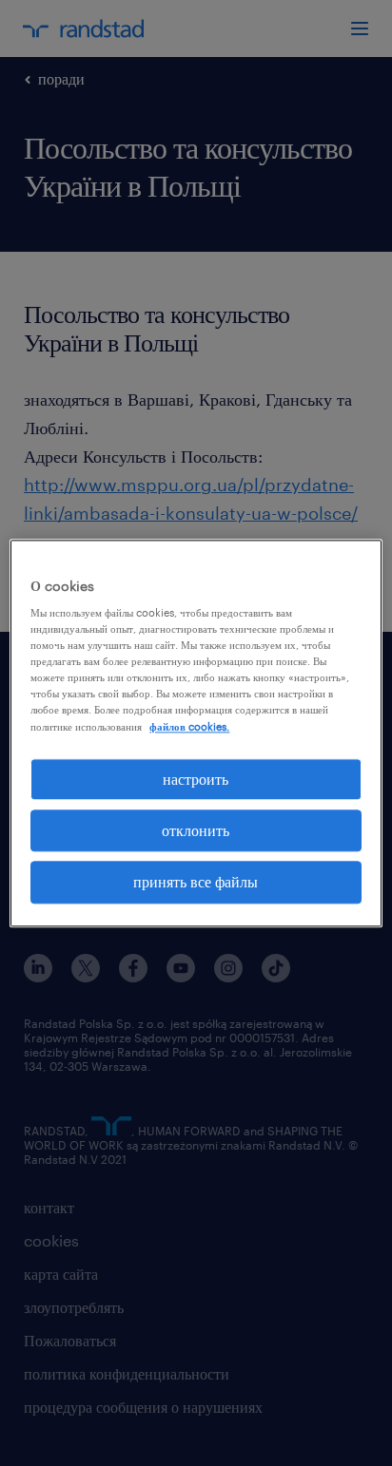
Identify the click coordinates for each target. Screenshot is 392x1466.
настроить (195, 779)
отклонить (195, 830)
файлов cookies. (189, 726)
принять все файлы (195, 882)
